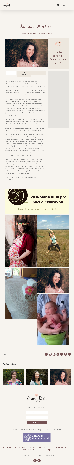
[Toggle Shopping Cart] (58, 5)
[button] (4, 377)
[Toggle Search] (64, 5)
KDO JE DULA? (8, 447)
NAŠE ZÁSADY (61, 447)
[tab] (11, 73)
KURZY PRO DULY (36, 447)
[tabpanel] (25, 132)
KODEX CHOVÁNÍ (28, 450)
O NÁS (49, 447)
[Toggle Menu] (70, 5)
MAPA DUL (21, 447)
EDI (40, 450)
